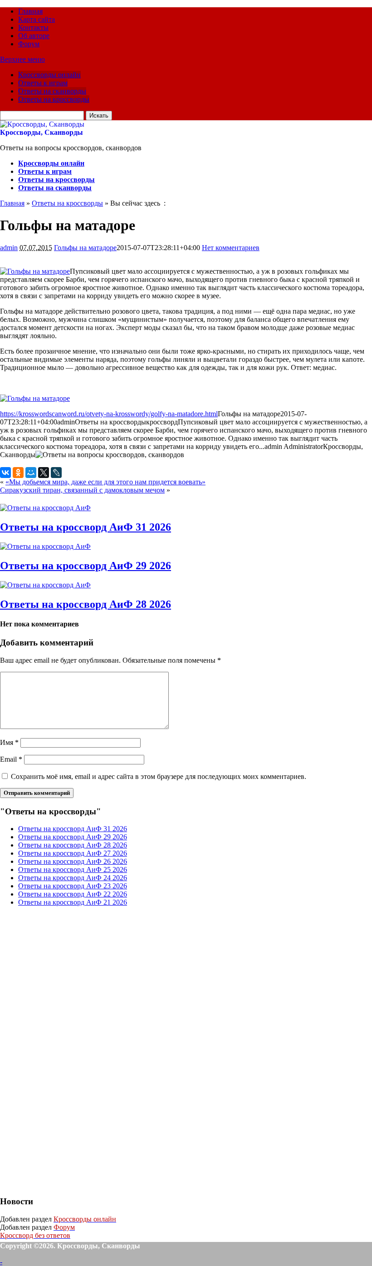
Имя (9, 742)
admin (9, 247)
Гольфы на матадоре (85, 247)
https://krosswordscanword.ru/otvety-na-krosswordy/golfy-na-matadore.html (109, 414)
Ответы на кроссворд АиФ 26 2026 (72, 861)
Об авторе (33, 35)
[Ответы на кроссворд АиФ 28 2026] (45, 585)
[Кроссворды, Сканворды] (42, 124)
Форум (28, 44)
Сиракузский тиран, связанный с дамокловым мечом (82, 490)
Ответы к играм (43, 83)
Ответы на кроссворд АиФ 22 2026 (72, 894)
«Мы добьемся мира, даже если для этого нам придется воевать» (105, 482)
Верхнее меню (22, 59)
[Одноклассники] (18, 472)
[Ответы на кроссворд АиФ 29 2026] (45, 546)
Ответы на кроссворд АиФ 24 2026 (72, 878)
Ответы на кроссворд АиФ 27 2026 (72, 853)
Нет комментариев (230, 247)
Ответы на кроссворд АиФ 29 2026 (85, 565)
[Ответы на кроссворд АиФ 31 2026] (45, 508)
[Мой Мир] (30, 472)
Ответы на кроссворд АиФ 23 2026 (72, 886)
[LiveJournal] (56, 472)
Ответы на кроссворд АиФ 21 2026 (72, 902)
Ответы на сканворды (52, 91)
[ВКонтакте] (5, 472)
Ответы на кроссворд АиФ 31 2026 (85, 527)
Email (11, 759)
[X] (43, 472)
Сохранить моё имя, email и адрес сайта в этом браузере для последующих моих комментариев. (158, 776)
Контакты (33, 27)
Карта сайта (36, 19)
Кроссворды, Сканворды (41, 132)
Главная (30, 11)
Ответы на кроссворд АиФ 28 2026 (85, 604)
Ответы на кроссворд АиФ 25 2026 (72, 869)
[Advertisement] (68, 1050)
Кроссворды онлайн (49, 75)
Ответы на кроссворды (53, 99)
